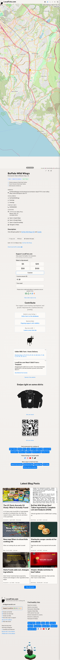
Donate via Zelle (7, 615)
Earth (9, 242)
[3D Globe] (45, 2)
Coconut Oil (47, 449)
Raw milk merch (7, 621)
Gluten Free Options (17, 179)
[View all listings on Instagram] (27, 458)
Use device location (31, 467)
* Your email (19, 283)
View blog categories (7, 627)
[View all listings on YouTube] (30, 458)
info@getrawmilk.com (9, 604)
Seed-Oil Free (36, 452)
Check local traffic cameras (14, 247)
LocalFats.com (12, 599)
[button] (2, 6)
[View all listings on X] (33, 458)
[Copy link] (46, 170)
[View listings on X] (46, 629)
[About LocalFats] (3, 649)
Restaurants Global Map (33, 609)
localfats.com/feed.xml (8, 629)
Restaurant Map (28, 464)
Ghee (24, 449)
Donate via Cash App (8, 613)
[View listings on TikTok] (49, 629)
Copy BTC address (7, 619)
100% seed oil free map (33, 613)
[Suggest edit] (51, 170)
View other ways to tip (30, 297)
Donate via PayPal (7, 611)
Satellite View (56, 6)
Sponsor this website (30, 377)
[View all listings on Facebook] (25, 458)
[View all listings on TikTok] (35, 458)
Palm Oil (28, 452)
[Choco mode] (52, 2)
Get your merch (30, 414)
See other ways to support (9, 617)
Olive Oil (40, 449)
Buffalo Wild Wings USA (28, 232)
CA (14, 242)
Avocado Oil (14, 452)
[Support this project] (47, 2)
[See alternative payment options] (32, 293)
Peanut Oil (22, 452)
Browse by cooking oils (33, 616)
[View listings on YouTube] (44, 629)
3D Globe (46, 464)
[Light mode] (55, 2)
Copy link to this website (9, 631)
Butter (20, 449)
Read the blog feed (6, 625)
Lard (28, 449)
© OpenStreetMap (49, 168)
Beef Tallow (25, 179)
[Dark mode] (50, 2)
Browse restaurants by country (35, 614)
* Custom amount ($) (21, 276)
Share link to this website (9, 633)
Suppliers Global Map (33, 611)
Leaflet (43, 168)
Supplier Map (38, 464)
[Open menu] (57, 2)
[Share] (48, 170)
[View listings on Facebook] (38, 629)
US (12, 242)
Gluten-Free (45, 452)
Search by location (16, 464)
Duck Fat (33, 449)
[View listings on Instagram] (41, 629)
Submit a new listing (32, 607)
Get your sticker (30, 440)
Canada (39, 232)
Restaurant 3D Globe (33, 618)
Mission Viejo (18, 242)
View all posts (30, 587)
